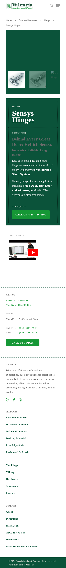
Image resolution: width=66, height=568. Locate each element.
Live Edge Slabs (15, 445)
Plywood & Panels (16, 417)
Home (9, 20)
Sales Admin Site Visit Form (22, 546)
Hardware (12, 479)
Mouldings (12, 465)
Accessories (12, 486)
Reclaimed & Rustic (17, 452)
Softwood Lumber (16, 431)
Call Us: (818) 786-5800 (30, 214)
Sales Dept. (12, 525)
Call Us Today (23, 342)
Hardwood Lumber (17, 424)
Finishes (10, 493)
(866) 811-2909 (28, 328)
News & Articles (15, 532)
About (9, 511)
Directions (12, 518)
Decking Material (16, 438)
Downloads (12, 539)
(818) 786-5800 (28, 332)
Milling (10, 472)
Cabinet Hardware (28, 20)
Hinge (47, 20)
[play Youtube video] (33, 252)
